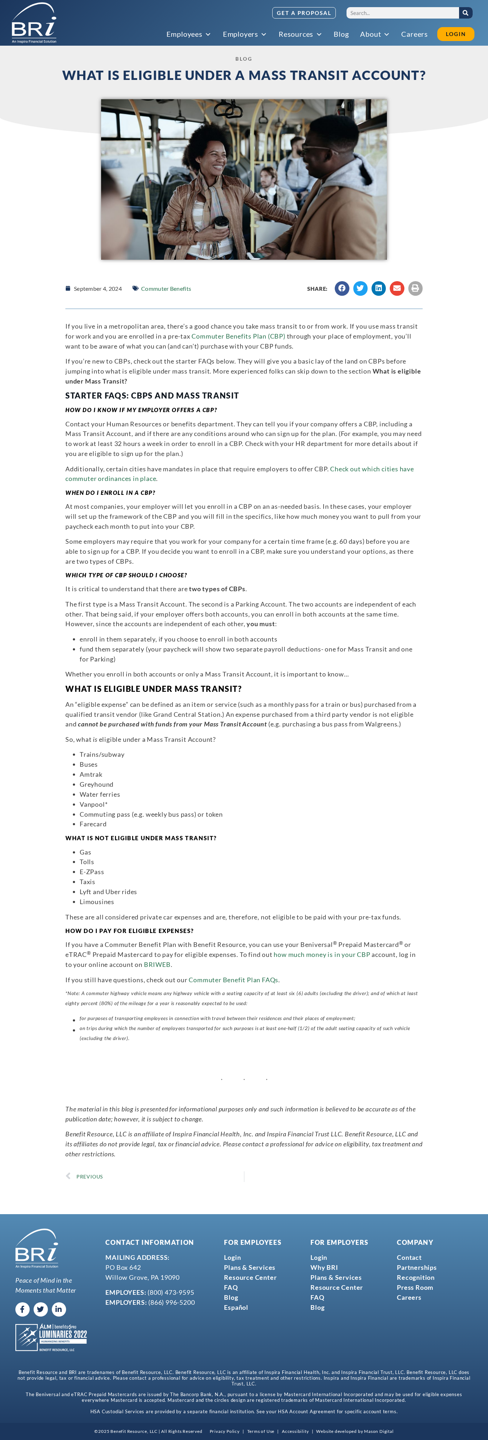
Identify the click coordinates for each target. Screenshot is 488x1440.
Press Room (415, 1287)
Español (236, 1307)
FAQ (231, 1287)
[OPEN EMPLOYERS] (264, 34)
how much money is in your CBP (322, 954)
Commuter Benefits (166, 288)
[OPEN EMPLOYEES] (208, 34)
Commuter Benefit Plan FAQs (233, 980)
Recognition (416, 1277)
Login (232, 1257)
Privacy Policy (225, 1431)
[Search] (466, 13)
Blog (231, 1297)
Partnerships (417, 1267)
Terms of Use (261, 1431)
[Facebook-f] (22, 1309)
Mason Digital (378, 1431)
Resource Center (250, 1277)
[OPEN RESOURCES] (319, 34)
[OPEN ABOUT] (386, 34)
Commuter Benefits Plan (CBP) (238, 336)
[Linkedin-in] (59, 1309)
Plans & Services (249, 1267)
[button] (342, 288)
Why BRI (324, 1267)
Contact (409, 1257)
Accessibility (295, 1431)
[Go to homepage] (34, 23)
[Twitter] (41, 1309)
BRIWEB (157, 964)
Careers (409, 1297)
